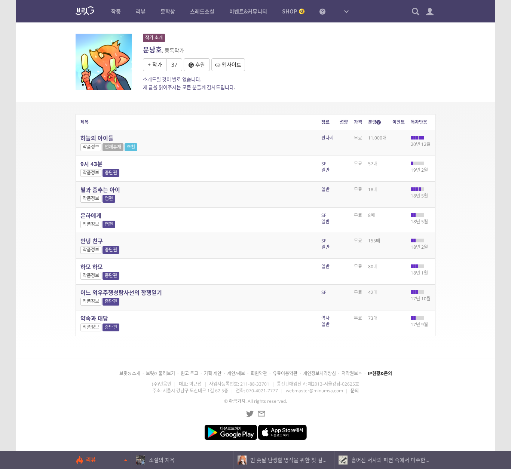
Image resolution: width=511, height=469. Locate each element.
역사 (325, 318)
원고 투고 (189, 373)
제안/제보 (236, 373)
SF (323, 163)
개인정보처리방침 (319, 373)
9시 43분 (91, 164)
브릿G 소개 (129, 373)
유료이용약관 (285, 373)
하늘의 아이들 (96, 138)
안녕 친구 (91, 241)
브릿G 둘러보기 (160, 373)
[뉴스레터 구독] (261, 413)
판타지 (327, 138)
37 (174, 64)
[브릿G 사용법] (322, 11)
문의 (355, 390)
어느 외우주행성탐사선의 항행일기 (121, 292)
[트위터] (250, 413)
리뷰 (91, 459)
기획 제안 (212, 373)
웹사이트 (230, 64)
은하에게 (90, 215)
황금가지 (237, 401)
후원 (199, 64)
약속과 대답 (94, 318)
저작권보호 (352, 373)
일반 (325, 170)
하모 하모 (91, 266)
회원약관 (259, 373)
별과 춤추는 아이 (100, 189)
